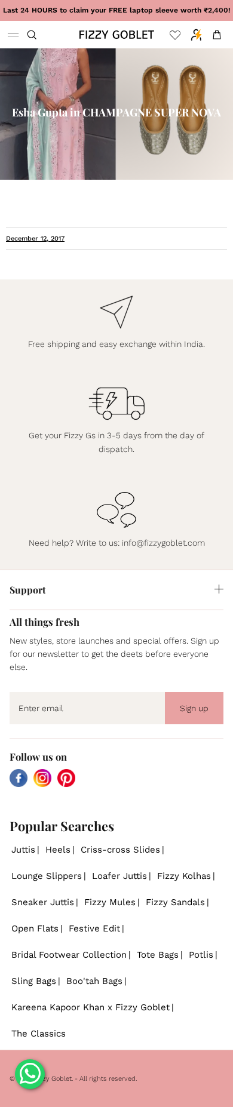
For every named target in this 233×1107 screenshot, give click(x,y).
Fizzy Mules (110, 902)
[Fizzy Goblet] (116, 34)
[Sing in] (193, 34)
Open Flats (35, 928)
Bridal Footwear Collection (69, 954)
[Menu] (13, 34)
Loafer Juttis (119, 876)
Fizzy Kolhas (184, 876)
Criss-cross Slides (120, 849)
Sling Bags (33, 981)
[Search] (39, 34)
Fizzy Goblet (52, 1079)
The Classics (38, 1033)
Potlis (201, 954)
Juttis (23, 849)
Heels (57, 849)
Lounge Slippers (46, 876)
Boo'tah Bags (94, 981)
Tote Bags (158, 954)
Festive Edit (94, 928)
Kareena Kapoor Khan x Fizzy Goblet (90, 1007)
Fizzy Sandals (175, 902)
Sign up (194, 708)
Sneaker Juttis (42, 902)
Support (28, 589)
